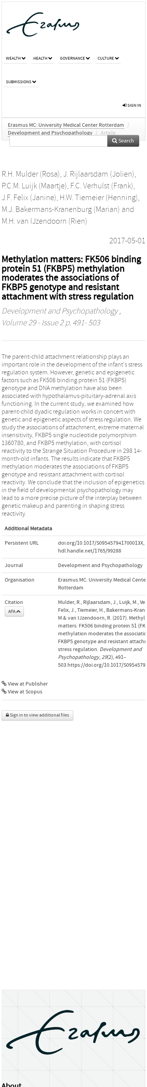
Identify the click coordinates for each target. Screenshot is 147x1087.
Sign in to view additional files (39, 715)
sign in (134, 105)
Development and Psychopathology (50, 133)
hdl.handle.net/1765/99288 (89, 551)
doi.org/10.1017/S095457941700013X (100, 543)
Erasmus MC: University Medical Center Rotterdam (66, 125)
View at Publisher (27, 684)
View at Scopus (24, 692)
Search (125, 141)
